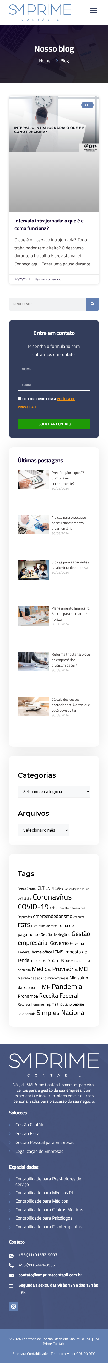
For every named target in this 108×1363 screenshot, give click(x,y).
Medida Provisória (55, 968)
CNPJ (50, 888)
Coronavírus (52, 897)
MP (46, 986)
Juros (69, 960)
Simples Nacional (61, 1012)
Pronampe (28, 996)
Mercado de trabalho (32, 978)
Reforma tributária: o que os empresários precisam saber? (71, 660)
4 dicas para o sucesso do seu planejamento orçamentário (69, 523)
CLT (41, 888)
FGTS (24, 925)
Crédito (64, 908)
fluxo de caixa (48, 926)
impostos (38, 960)
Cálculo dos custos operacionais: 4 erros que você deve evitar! (71, 705)
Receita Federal (58, 995)
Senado (30, 1013)
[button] (93, 9)
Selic (21, 1013)
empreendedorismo (52, 916)
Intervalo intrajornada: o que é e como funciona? (49, 224)
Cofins (59, 889)
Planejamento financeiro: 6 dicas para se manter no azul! (71, 614)
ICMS (58, 951)
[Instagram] (13, 1306)
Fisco (34, 926)
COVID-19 (33, 906)
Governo (59, 943)
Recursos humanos (31, 1004)
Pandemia (67, 986)
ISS (62, 961)
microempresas (57, 978)
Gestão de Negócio (56, 934)
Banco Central (27, 889)
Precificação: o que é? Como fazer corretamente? (68, 478)
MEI (83, 968)
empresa (79, 917)
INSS (51, 960)
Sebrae (78, 1004)
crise (54, 907)
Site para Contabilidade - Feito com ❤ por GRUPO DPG (54, 1353)
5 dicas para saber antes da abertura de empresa (70, 565)
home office (42, 952)
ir (57, 960)
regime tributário (59, 1004)
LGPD (77, 960)
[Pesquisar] (92, 304)
